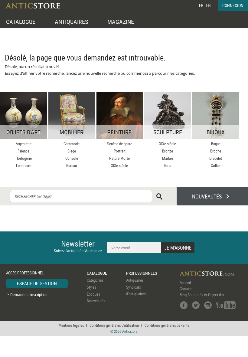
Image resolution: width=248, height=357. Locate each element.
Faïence (23, 151)
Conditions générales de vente (167, 325)
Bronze (167, 151)
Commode (72, 143)
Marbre (167, 158)
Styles (91, 287)
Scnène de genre (119, 143)
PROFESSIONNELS (141, 273)
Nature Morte (119, 158)
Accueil (185, 282)
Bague (215, 143)
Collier (216, 165)
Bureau (71, 165)
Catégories (95, 280)
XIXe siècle (119, 165)
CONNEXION (232, 5)
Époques (93, 294)
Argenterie (23, 143)
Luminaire (23, 165)
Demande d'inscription (28, 294)
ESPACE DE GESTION (37, 283)
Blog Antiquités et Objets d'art (203, 294)
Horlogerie (23, 158)
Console (71, 158)
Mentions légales (71, 325)
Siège (71, 151)
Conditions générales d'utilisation (114, 325)
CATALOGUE (20, 22)
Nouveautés (96, 300)
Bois (167, 165)
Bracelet (215, 158)
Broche (215, 151)
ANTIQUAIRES (71, 22)
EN (208, 5)
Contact (186, 288)
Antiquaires (135, 280)
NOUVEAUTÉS (207, 196)
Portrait (120, 151)
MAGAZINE (120, 22)
